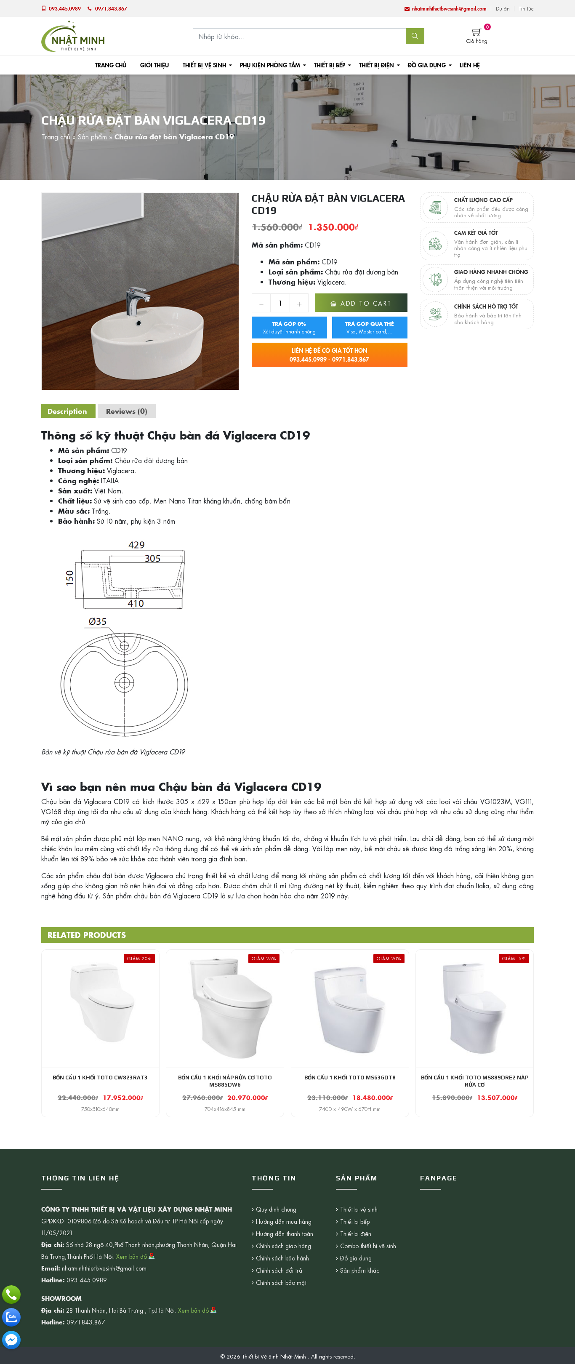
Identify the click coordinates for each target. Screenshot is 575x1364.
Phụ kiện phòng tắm (270, 65)
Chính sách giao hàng (283, 1245)
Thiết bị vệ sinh (204, 65)
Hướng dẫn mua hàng (283, 1221)
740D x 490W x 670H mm (350, 1109)
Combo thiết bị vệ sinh (368, 1245)
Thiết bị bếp (329, 65)
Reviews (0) (126, 411)
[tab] (67, 411)
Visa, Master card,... (369, 327)
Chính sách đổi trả (279, 1270)
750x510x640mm (100, 1109)
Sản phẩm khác (359, 1270)
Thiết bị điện (376, 65)
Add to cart (366, 303)
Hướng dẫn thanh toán (284, 1233)
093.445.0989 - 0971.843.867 (329, 354)
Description (67, 411)
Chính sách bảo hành (282, 1258)
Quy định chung (276, 1209)
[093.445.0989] (11, 1294)
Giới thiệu (154, 65)
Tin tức (526, 8)
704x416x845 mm (225, 1109)
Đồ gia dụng (427, 65)
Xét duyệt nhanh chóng (289, 327)
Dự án (503, 8)
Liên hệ (470, 65)
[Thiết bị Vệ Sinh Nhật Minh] (72, 35)
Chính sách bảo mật (281, 1282)
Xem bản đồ (132, 1256)
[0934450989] (11, 1317)
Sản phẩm (92, 136)
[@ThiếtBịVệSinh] (11, 1340)
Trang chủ (110, 65)
